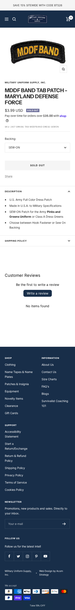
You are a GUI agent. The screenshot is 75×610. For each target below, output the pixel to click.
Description (13, 191)
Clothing (10, 364)
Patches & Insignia (17, 384)
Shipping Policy (16, 240)
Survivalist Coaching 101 (55, 403)
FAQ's (45, 386)
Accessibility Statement (13, 434)
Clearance (11, 405)
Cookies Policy (14, 489)
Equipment (12, 391)
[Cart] (68, 19)
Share (8, 176)
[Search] (14, 19)
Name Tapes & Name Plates (19, 374)
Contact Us (49, 372)
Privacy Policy (14, 475)
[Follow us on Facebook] (9, 556)
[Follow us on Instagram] (27, 556)
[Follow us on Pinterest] (36, 556)
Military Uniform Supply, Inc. (25, 82)
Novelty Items (14, 398)
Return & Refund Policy (15, 458)
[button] (38, 605)
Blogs (45, 393)
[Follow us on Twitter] (18, 556)
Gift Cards (11, 413)
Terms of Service (16, 482)
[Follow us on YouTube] (45, 556)
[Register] (64, 523)
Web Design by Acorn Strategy (51, 572)
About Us (48, 364)
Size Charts (49, 379)
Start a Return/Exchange (16, 446)
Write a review (37, 293)
